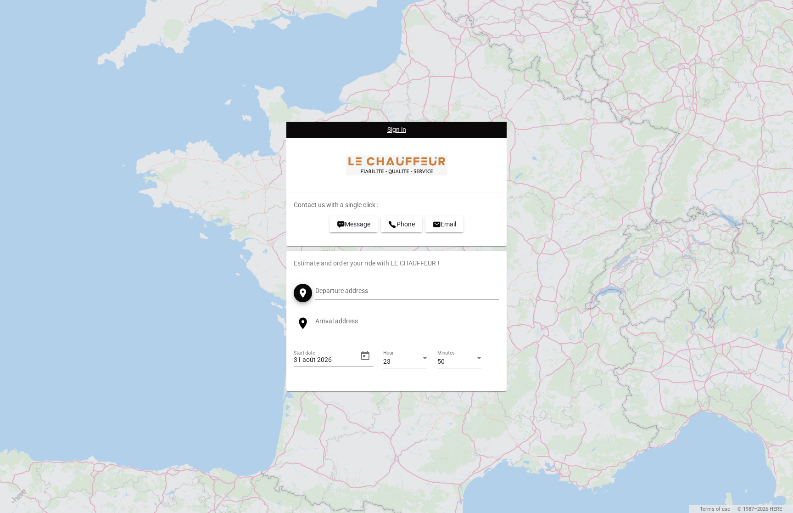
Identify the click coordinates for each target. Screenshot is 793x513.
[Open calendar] (365, 356)
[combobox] (407, 292)
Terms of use (715, 509)
